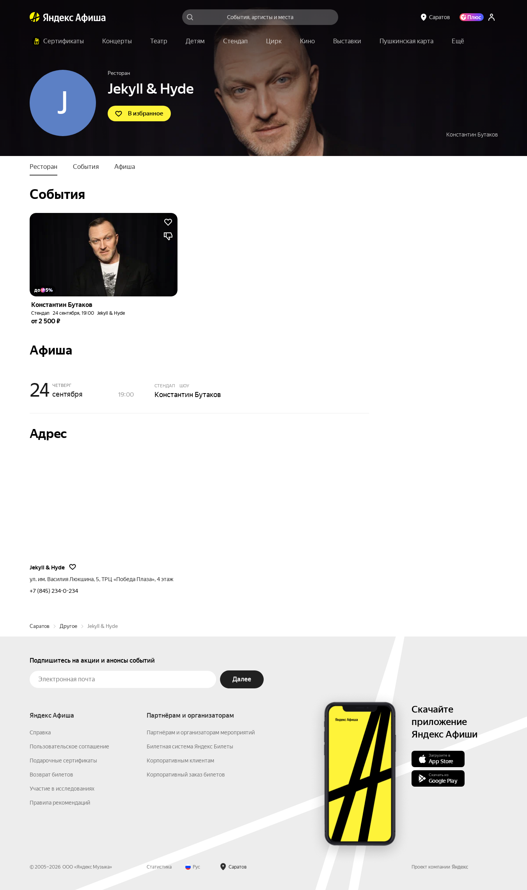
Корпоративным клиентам (180, 760)
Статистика (159, 867)
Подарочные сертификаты (63, 760)
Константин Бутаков (472, 134)
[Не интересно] (168, 236)
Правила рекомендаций (60, 803)
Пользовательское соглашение (69, 746)
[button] (457, 41)
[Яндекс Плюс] (472, 17)
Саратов (40, 626)
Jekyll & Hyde (111, 313)
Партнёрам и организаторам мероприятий (201, 732)
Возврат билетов (51, 774)
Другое (68, 626)
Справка (40, 732)
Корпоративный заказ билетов (186, 774)
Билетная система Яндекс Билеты (190, 746)
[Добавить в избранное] (168, 222)
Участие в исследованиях (62, 788)
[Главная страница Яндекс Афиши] (35, 17)
